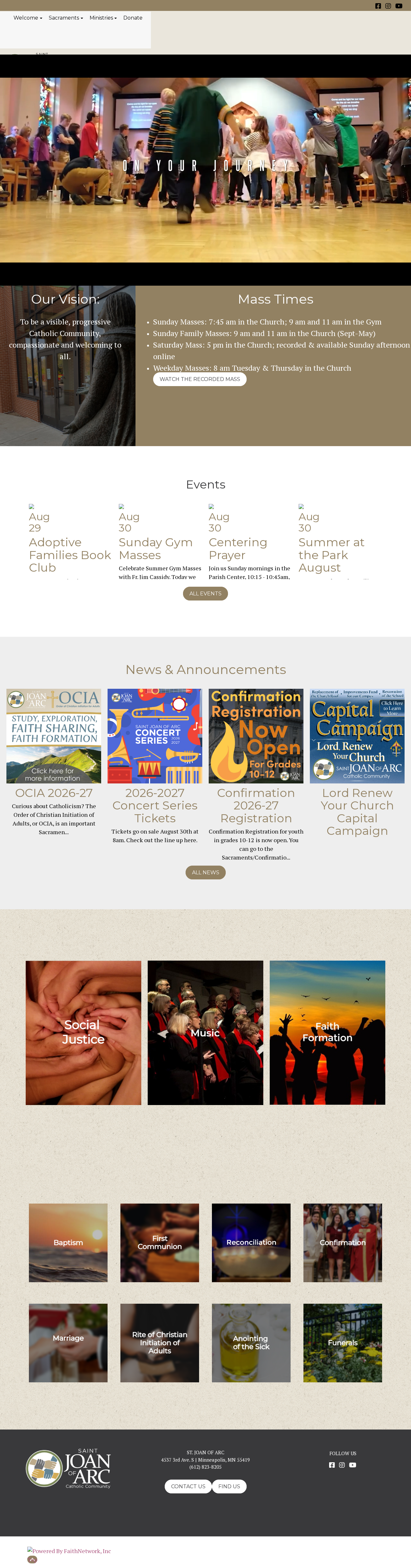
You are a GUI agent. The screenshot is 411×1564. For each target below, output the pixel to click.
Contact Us (188, 1486)
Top (32, 1559)
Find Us (229, 1486)
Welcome (25, 18)
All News (205, 872)
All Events (205, 594)
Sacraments (64, 18)
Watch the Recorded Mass (200, 379)
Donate (133, 18)
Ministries (101, 18)
